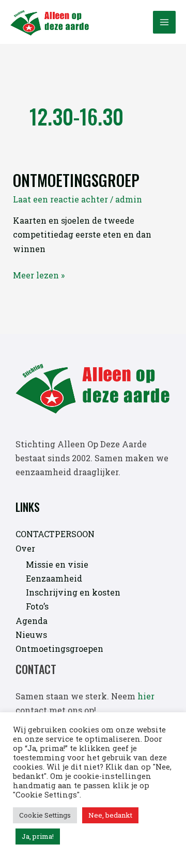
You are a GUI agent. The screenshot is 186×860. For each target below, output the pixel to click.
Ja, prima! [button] (38, 836)
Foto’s (37, 606)
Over (25, 548)
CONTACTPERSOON (55, 533)
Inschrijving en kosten (73, 592)
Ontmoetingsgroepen (59, 648)
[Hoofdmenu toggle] (164, 22)
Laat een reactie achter (60, 199)
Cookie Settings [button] (45, 815)
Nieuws (31, 634)
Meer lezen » (39, 274)
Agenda (32, 620)
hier (145, 696)
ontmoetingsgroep (76, 180)
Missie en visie (57, 564)
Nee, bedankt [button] (110, 815)
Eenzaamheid (54, 578)
